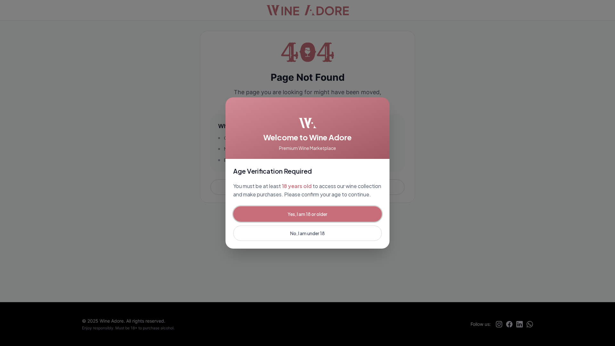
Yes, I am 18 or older (307, 214)
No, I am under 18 (307, 233)
